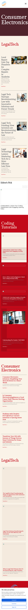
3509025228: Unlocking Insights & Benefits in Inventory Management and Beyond (14, 298)
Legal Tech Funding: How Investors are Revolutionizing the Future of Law (8, 129)
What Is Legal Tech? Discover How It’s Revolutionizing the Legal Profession (13, 569)
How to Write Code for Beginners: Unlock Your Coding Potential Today (14, 277)
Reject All (14, 607)
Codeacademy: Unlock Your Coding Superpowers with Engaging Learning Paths (12, 251)
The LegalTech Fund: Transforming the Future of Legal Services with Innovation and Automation (13, 495)
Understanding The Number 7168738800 (13, 340)
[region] (14, 599)
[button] (26, 4)
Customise (14, 603)
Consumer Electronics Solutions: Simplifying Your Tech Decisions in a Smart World (12, 380)
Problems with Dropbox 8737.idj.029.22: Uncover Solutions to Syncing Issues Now (12, 416)
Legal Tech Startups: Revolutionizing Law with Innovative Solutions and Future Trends (8, 101)
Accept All (14, 600)
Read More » (3, 86)
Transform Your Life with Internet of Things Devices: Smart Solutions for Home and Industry (12, 439)
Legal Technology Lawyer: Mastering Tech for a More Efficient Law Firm (6, 157)
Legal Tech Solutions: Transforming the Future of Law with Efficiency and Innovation (13, 532)
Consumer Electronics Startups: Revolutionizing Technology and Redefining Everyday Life (10, 207)
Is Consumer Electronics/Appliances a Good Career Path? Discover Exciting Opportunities (13, 398)
